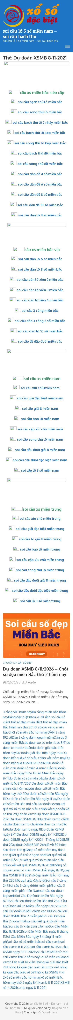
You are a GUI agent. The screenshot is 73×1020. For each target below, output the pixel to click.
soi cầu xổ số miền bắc (24, 941)
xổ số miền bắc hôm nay (22, 977)
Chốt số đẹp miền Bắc (25, 722)
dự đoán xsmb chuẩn (23, 824)
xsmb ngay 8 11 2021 (32, 987)
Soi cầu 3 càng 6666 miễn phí (30, 885)
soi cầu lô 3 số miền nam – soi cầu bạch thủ (30, 33)
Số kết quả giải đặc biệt (28, 880)
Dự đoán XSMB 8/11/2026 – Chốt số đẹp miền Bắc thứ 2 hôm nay (36, 671)
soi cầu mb (41, 926)
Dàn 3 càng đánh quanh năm (33, 737)
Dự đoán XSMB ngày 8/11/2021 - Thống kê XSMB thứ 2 (36, 839)
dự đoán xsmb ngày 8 (25, 829)
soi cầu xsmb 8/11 (44, 947)
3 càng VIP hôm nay (17, 712)
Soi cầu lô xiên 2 (20, 926)
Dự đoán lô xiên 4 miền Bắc (32, 768)
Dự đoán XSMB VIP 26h (28, 845)
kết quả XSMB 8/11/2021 (34, 865)
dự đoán (26, 748)
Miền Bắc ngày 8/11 (48, 870)
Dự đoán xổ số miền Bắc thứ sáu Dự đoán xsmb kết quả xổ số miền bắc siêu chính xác (36, 804)
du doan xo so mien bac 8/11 (45, 742)
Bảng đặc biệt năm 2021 (25, 717)
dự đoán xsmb (25, 814)
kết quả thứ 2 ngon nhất (29, 855)
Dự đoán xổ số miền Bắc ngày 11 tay (31, 799)
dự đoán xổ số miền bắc (26, 778)
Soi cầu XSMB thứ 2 (49, 952)
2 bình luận (29, 682)
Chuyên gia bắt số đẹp (17, 662)
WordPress (49, 1012)
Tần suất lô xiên (23, 962)
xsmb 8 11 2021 (50, 982)
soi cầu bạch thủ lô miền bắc (40, 102)
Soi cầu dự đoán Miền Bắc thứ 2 (32, 901)
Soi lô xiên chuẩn (52, 957)
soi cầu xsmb (50, 941)
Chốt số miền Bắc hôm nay (27, 732)
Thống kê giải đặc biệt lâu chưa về (32, 967)
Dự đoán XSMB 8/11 (24, 819)
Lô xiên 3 (27, 870)
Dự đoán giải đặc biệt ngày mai (39, 753)
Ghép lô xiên (35, 850)
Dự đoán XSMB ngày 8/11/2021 (39, 834)
